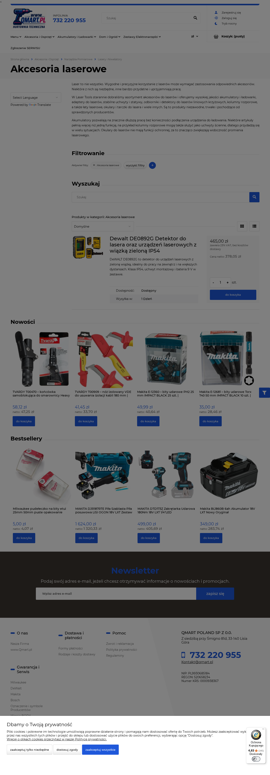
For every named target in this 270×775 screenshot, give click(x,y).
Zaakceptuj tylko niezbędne (29, 749)
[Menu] (263, 730)
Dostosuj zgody (67, 749)
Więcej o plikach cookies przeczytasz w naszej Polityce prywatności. (57, 739)
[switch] (256, 758)
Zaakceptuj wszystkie (100, 749)
